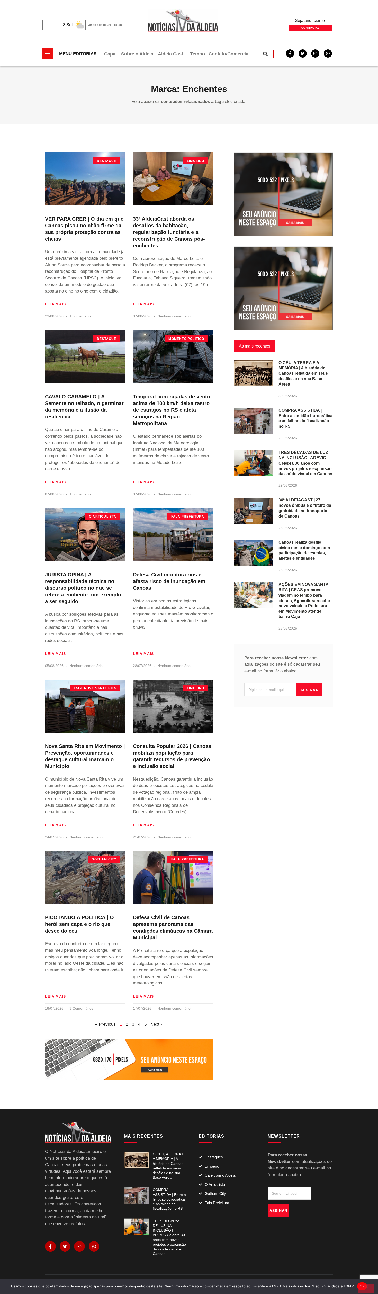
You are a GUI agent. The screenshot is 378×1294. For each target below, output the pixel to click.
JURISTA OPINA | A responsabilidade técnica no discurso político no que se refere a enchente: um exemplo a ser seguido (83, 588)
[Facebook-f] (290, 53)
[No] (366, 1288)
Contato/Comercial (229, 54)
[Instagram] (79, 1246)
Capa (109, 54)
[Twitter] (303, 53)
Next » (156, 1024)
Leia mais (55, 304)
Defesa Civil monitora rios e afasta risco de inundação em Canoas (169, 581)
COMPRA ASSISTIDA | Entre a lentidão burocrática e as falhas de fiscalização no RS (169, 1199)
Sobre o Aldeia (137, 54)
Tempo (197, 54)
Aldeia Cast (170, 54)
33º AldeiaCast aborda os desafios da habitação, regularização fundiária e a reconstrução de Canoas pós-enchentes (169, 232)
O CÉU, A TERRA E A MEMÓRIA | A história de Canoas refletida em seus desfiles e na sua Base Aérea (303, 373)
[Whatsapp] (328, 53)
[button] (265, 54)
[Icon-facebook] (50, 1246)
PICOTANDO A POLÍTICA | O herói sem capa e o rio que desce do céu (79, 924)
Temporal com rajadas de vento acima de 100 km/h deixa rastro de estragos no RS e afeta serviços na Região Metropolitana (171, 410)
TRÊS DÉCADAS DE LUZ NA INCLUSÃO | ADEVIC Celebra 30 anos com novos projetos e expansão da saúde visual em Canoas (305, 463)
